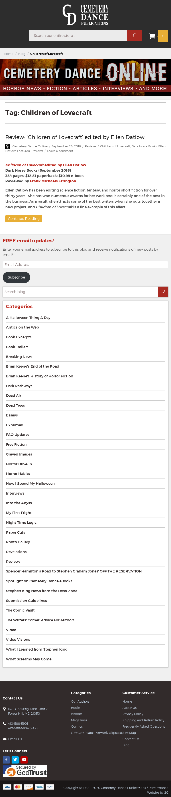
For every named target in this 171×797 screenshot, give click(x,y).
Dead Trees (15, 405)
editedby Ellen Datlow (45, 165)
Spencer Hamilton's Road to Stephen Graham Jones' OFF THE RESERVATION (74, 571)
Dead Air (13, 395)
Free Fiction (16, 444)
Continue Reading (24, 218)
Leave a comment (60, 151)
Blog (21, 54)
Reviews (90, 146)
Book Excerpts (19, 337)
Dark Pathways (19, 386)
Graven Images (19, 454)
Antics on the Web (22, 327)
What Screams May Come (28, 659)
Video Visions (18, 639)
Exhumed (14, 425)
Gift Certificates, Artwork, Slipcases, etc (100, 733)
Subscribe (16, 277)
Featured (23, 151)
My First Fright (19, 512)
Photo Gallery (18, 542)
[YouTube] (24, 760)
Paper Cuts (15, 532)
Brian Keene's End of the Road (32, 366)
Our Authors (80, 701)
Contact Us (130, 739)
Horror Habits (18, 473)
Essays (12, 415)
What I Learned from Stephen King (36, 649)
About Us (129, 708)
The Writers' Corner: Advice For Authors (40, 620)
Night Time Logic (21, 522)
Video (11, 630)
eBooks (76, 714)
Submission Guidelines (26, 600)
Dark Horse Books (144, 146)
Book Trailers (17, 347)
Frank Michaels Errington (53, 181)
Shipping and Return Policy (143, 720)
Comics (77, 726)
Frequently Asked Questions (143, 726)
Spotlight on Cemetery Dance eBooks (39, 581)
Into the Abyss (19, 503)
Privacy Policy (132, 714)
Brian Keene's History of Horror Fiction (39, 376)
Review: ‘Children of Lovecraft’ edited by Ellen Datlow (75, 137)
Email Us (15, 739)
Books (75, 708)
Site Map (129, 733)
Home (8, 54)
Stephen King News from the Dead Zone (41, 591)
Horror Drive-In (19, 464)
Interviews (15, 493)
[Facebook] (6, 760)
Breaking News (19, 356)
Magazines (79, 720)
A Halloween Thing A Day (28, 317)
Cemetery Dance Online (30, 146)
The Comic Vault (20, 610)
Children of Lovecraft (115, 146)
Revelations (16, 551)
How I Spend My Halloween (30, 483)
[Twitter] (15, 760)
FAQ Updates (17, 434)
